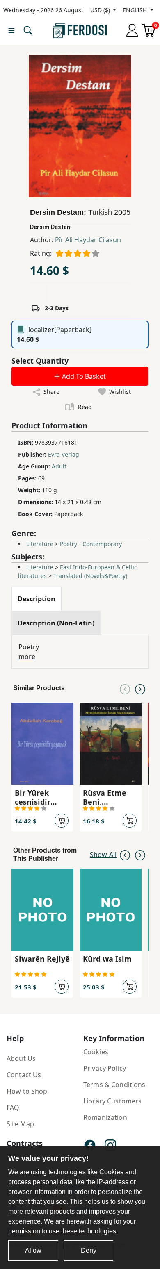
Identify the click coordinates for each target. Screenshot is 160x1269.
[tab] (36, 599)
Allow (33, 1250)
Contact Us (24, 1074)
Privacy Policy (104, 1068)
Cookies (95, 1051)
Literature (39, 544)
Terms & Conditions (114, 1084)
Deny (88, 1250)
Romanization (105, 1117)
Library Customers (112, 1100)
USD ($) (101, 10)
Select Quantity (40, 361)
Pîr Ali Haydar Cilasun (88, 239)
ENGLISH (136, 10)
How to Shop (27, 1091)
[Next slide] (140, 688)
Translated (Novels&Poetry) (90, 576)
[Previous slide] (125, 688)
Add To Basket (83, 376)
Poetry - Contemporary (91, 544)
